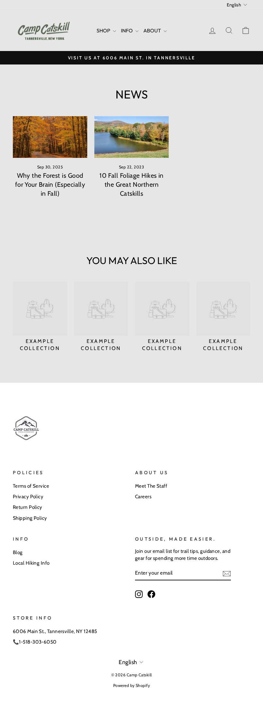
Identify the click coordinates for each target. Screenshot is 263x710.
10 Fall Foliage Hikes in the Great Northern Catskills (131, 184)
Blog (18, 552)
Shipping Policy (30, 518)
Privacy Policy (28, 496)
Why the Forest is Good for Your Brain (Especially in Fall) (50, 184)
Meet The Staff (151, 486)
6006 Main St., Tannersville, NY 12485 (55, 631)
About (152, 30)
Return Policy (27, 507)
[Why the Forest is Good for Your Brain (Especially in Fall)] (50, 137)
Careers (143, 496)
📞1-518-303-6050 (35, 642)
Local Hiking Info (31, 563)
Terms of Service (31, 486)
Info (127, 30)
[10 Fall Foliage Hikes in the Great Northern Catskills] (131, 137)
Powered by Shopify (131, 685)
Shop (104, 30)
